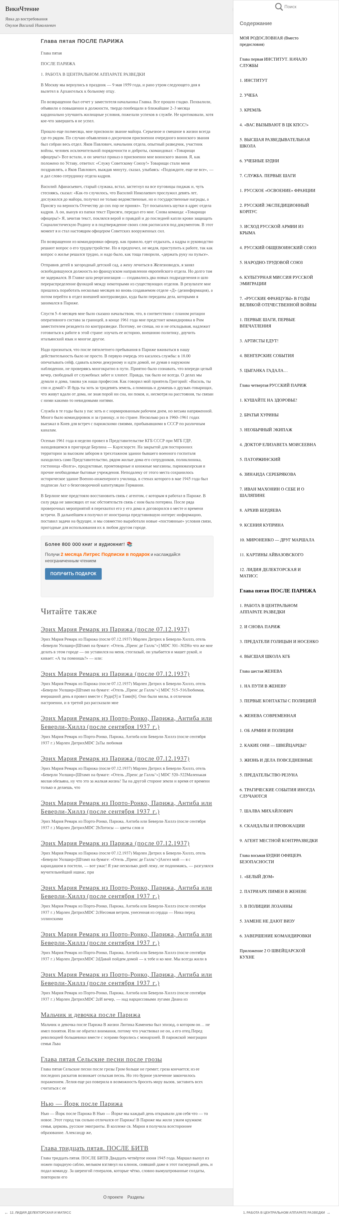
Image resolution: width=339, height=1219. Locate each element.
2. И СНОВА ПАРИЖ (260, 626)
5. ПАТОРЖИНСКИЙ (260, 459)
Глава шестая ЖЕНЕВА (261, 671)
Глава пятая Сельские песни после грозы (101, 1059)
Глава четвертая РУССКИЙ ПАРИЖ (273, 385)
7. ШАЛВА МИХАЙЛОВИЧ (266, 810)
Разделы (135, 1197)
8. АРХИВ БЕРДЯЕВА (260, 510)
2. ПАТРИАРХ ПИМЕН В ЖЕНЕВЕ (273, 891)
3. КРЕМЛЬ (250, 110)
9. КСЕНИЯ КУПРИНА (262, 525)
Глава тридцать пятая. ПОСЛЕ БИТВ (95, 1148)
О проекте (113, 1197)
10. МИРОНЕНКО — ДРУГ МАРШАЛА (277, 539)
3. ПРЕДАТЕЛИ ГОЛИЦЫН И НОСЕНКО (279, 641)
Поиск (285, 7)
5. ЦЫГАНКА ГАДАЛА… (264, 370)
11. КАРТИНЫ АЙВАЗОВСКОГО (272, 554)
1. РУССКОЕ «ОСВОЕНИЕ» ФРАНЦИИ (277, 190)
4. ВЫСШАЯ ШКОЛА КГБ (265, 656)
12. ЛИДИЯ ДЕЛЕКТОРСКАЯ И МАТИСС (40, 1212)
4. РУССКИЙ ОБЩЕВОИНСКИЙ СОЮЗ (278, 247)
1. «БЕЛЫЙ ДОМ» (257, 876)
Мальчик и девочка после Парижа (91, 1014)
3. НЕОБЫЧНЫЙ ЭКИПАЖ (266, 429)
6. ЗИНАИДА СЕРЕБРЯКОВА (268, 474)
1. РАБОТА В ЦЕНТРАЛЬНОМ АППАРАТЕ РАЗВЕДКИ (284, 1212)
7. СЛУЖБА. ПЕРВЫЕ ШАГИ (268, 175)
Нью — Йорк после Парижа (82, 1103)
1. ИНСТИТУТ (253, 80)
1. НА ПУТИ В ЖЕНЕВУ (263, 686)
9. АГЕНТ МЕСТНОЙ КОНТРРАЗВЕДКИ (279, 840)
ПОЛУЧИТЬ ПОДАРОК (73, 574)
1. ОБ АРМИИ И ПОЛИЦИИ (266, 730)
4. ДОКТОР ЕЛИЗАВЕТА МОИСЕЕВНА (278, 444)
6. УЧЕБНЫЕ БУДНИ (259, 160)
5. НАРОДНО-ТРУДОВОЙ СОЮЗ (271, 262)
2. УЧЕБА (249, 95)
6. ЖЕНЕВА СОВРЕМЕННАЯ (268, 715)
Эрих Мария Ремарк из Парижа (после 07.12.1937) (115, 629)
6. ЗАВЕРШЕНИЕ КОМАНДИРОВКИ (275, 935)
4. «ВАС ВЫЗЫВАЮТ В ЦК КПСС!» (274, 124)
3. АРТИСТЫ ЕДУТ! (259, 340)
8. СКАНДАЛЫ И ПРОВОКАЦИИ (272, 825)
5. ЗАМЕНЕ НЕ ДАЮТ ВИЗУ (267, 921)
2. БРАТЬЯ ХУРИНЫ (259, 414)
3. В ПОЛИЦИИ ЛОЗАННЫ (266, 906)
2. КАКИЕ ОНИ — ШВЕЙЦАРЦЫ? (273, 745)
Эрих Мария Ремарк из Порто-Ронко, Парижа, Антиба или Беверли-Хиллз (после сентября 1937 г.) (126, 722)
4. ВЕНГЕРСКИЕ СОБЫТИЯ (267, 355)
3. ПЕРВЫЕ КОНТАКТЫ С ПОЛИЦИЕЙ (278, 700)
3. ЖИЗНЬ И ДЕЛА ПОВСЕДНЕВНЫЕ (276, 760)
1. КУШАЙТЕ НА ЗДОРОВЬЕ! (268, 400)
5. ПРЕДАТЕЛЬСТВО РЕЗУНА (269, 774)
